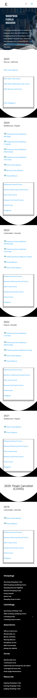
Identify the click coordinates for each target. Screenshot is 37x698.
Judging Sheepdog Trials (12, 689)
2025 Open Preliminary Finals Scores (17, 84)
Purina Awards (9, 593)
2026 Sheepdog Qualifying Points (15, 585)
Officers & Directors (10, 631)
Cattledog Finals (9, 616)
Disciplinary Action (10, 642)
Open (30, 41)
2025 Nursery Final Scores (13, 89)
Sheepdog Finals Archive (12, 599)
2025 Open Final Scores (12, 79)
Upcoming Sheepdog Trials (13, 582)
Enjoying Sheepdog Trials (12, 683)
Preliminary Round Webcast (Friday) (19, 257)
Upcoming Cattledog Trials (13, 611)
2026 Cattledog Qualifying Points (15, 614)
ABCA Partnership (10, 645)
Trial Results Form (10, 663)
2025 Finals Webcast (11, 70)
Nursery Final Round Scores (14, 200)
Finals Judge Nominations (12, 671)
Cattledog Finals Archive (12, 619)
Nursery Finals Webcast (15, 170)
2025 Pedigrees (9, 103)
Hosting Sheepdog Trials (12, 686)
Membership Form (10, 660)
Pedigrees (7, 210)
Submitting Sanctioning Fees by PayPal (17, 666)
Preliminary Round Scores (13, 184)
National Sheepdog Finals (12, 591)
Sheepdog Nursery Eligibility (13, 588)
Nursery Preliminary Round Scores (16, 190)
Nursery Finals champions (16, 44)
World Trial (7, 596)
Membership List (9, 634)
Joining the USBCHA (10, 648)
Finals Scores (8, 205)
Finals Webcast (12, 176)
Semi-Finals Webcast (14, 165)
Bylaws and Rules (9, 637)
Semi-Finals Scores (10, 195)
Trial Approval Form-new (12, 668)
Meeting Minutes (9, 640)
